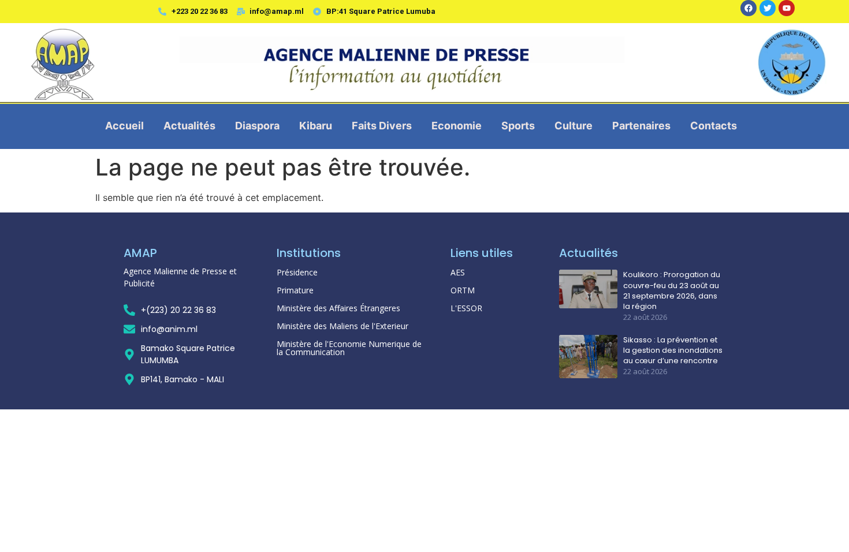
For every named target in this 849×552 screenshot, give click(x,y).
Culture (573, 126)
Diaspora (257, 126)
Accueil (124, 126)
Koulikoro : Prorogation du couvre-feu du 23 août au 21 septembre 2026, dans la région (671, 291)
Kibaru (315, 126)
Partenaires (641, 126)
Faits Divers (382, 126)
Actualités (189, 126)
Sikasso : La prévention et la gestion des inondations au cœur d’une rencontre (673, 350)
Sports (518, 126)
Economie (456, 126)
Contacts (713, 126)
